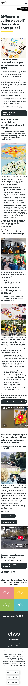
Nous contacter (14, 645)
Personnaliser (14, 682)
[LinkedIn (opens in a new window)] (17, 616)
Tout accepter (14, 672)
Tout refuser (14, 677)
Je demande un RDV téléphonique (9, 113)
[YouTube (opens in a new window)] (20, 616)
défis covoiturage (8, 522)
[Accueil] (6, 3)
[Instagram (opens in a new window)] (23, 616)
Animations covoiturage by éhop (13, 402)
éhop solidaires (13, 503)
